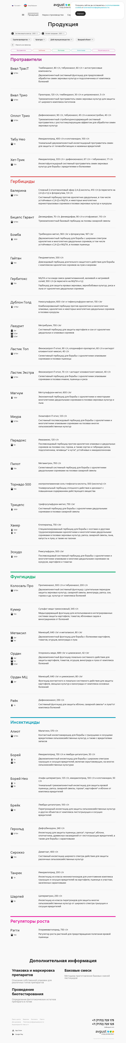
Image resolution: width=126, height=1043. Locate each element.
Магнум (16, 393)
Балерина (18, 190)
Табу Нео (17, 139)
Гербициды (42, 50)
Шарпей (17, 896)
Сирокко (17, 852)
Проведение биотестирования (27, 991)
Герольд (17, 829)
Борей (15, 755)
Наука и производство (53, 15)
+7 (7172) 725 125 (103, 1024)
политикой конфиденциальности (96, 7)
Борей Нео (19, 778)
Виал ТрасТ (19, 68)
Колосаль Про (21, 586)
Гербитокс (18, 279)
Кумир (15, 609)
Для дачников (16, 1022)
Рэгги (14, 930)
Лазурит (17, 326)
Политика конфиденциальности (33, 1022)
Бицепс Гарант (22, 217)
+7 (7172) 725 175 (103, 1020)
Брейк (15, 805)
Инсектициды (81, 50)
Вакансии (26, 1019)
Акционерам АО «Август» (20, 1024)
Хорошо (80, 14)
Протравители (21, 50)
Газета (42, 1019)
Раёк (14, 700)
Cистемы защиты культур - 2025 (26, 33)
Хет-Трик (17, 160)
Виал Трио (18, 95)
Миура (15, 416)
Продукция (33, 15)
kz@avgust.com (109, 1027)
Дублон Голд (20, 302)
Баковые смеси (77, 970)
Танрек (16, 873)
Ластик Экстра (22, 372)
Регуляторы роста (103, 50)
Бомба (15, 234)
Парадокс (18, 440)
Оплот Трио (20, 116)
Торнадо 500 (20, 484)
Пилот (15, 464)
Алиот (15, 731)
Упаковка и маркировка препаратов (33, 972)
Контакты (34, 1019)
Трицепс (17, 505)
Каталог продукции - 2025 (54, 33)
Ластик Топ (19, 349)
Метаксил (18, 633)
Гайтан (15, 258)
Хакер (15, 525)
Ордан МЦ (18, 677)
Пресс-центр (16, 1019)
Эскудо (16, 552)
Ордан (15, 653)
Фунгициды (61, 50)
